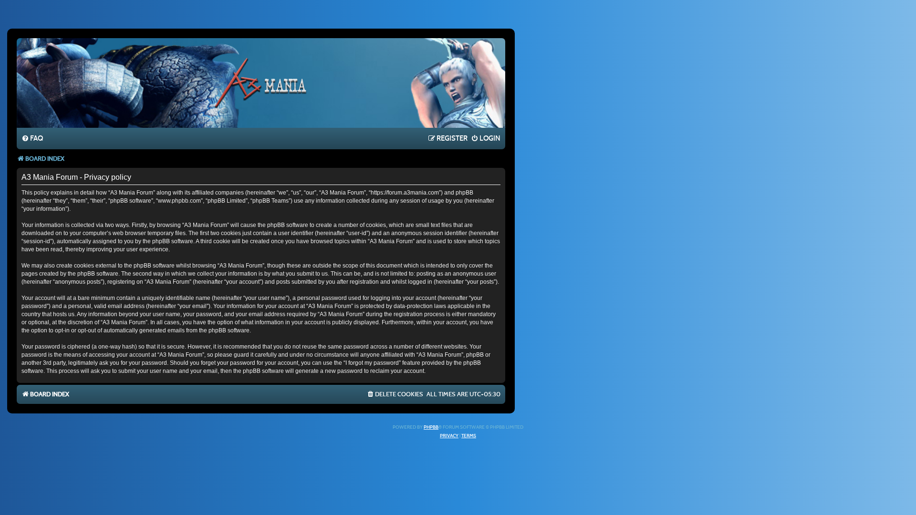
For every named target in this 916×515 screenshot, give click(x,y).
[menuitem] (32, 139)
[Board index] (261, 82)
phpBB (431, 427)
